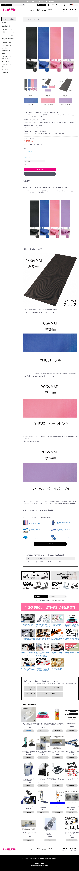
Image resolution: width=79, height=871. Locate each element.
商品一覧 (32, 10)
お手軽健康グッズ (6, 50)
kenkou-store (39, 863)
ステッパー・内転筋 (6, 42)
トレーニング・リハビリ (7, 29)
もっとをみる (50, 543)
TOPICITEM (5, 72)
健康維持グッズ (5, 48)
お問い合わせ (50, 10)
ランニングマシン (6, 61)
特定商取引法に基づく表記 (45, 858)
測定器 (3, 53)
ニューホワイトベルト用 (30, 688)
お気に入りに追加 (39, 173)
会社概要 (44, 10)
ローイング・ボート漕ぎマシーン (8, 39)
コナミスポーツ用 (43, 693)
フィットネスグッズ (6, 45)
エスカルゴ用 (43, 688)
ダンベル (4, 22)
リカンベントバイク (6, 64)
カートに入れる (40, 169)
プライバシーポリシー (34, 858)
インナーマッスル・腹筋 (7, 35)
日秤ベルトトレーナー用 (57, 694)
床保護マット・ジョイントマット (8, 32)
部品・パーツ (5, 67)
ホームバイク (5, 69)
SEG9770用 (56, 688)
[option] (50, 49)
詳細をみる (28, 730)
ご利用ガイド (38, 10)
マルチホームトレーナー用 (30, 694)
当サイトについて (25, 858)
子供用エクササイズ (6, 56)
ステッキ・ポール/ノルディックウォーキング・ (8, 26)
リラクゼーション (6, 58)
